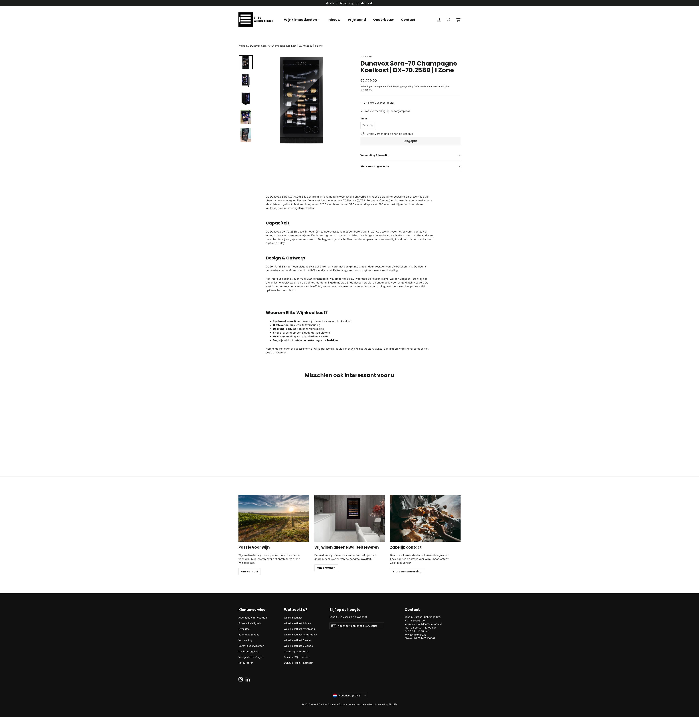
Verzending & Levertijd (374, 155)
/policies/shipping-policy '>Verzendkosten (409, 86)
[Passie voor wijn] (273, 518)
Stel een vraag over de (374, 166)
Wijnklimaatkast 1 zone (297, 640)
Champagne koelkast (296, 651)
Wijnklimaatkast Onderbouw (300, 634)
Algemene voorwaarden (252, 617)
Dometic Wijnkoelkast (296, 657)
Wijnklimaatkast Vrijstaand (299, 628)
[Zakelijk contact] (425, 518)
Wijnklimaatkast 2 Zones (298, 645)
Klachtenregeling (248, 651)
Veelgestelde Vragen (251, 657)
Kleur (363, 118)
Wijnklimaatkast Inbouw (298, 623)
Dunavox (367, 56)
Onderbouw (383, 19)
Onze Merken (326, 568)
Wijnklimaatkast (293, 617)
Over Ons (244, 628)
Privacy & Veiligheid (250, 623)
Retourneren (246, 662)
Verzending (245, 640)
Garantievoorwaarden (251, 645)
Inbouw (334, 19)
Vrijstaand (357, 19)
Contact (408, 19)
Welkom (243, 45)
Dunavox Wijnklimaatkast (298, 662)
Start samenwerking (407, 571)
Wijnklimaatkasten (301, 19)
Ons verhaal (249, 571)
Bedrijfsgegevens (248, 634)
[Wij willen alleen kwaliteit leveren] (349, 518)
